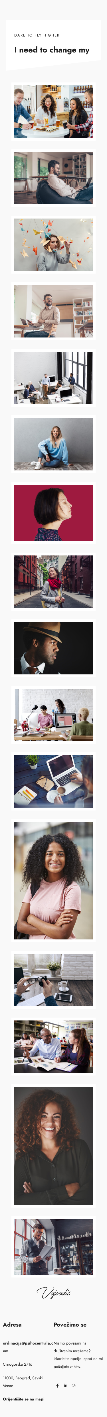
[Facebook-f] (58, 1386)
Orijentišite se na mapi (24, 1399)
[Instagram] (74, 1386)
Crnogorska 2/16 (17, 1364)
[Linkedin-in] (66, 1386)
